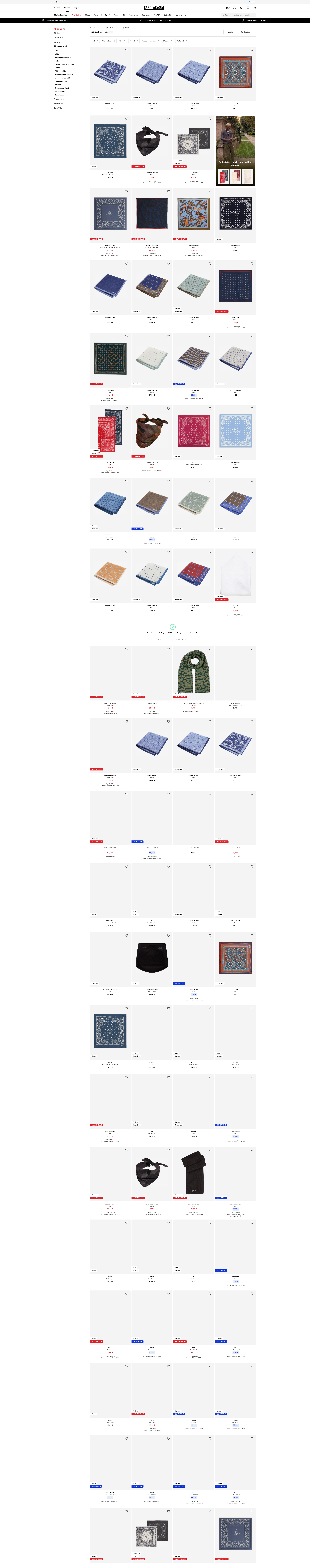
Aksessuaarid (102, 28)
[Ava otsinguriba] (222, 15)
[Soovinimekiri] (248, 7)
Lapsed (77, 8)
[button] (230, 32)
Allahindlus (106, 41)
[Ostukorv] (254, 7)
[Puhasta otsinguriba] (254, 15)
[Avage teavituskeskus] (241, 8)
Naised (57, 8)
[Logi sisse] (234, 7)
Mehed (67, 8)
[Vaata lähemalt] (110, 112)
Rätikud (128, 28)
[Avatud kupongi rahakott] (227, 7)
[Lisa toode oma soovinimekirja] (126, 49)
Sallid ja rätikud (116, 28)
